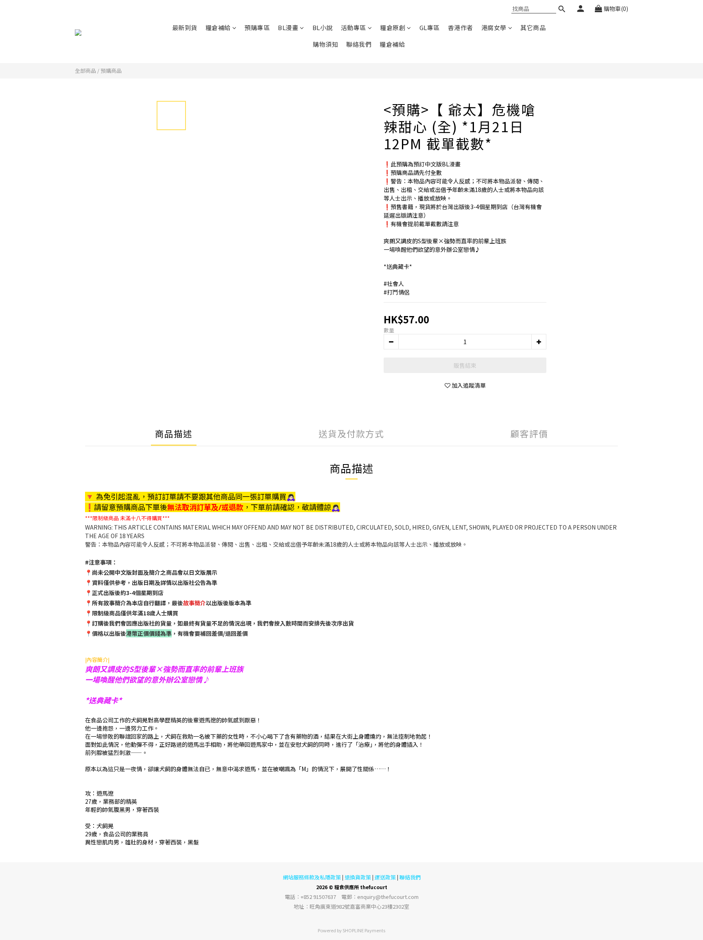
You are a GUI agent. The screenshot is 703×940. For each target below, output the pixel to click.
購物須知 (325, 44)
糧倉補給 (218, 27)
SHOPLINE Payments (364, 930)
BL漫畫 (288, 27)
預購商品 (111, 70)
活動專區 (353, 27)
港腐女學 (494, 27)
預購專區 (257, 27)
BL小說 (322, 27)
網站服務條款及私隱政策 (312, 877)
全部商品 (85, 70)
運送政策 (385, 877)
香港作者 (460, 27)
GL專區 (429, 27)
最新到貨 (184, 27)
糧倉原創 (392, 27)
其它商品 (533, 27)
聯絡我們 (358, 44)
